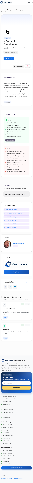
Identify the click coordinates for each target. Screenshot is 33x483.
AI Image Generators (8, 435)
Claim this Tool (19, 66)
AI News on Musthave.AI (6, 478)
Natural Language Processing (14, 213)
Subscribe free (16, 387)
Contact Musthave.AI (8, 453)
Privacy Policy (6, 458)
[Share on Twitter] (10, 287)
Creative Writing (11, 220)
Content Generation (11, 209)
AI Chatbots (6, 432)
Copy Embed (16, 272)
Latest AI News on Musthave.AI (10, 399)
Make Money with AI (8, 412)
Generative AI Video (8, 409)
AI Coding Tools (6, 430)
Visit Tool (7, 58)
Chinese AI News (7, 417)
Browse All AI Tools (7, 424)
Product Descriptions (12, 227)
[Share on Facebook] (5, 287)
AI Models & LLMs (7, 401)
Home (3, 10)
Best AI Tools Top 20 (8, 427)
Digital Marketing (11, 217)
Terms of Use (6, 461)
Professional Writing (11, 224)
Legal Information (7, 463)
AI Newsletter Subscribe (9, 456)
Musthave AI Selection (8, 415)
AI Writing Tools (7, 438)
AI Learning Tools (7, 443)
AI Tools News (6, 404)
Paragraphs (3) (7, 38)
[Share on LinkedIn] (15, 287)
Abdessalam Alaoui (19, 243)
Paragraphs (10, 10)
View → (5, 317)
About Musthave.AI (7, 450)
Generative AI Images (8, 407)
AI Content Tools (7, 440)
